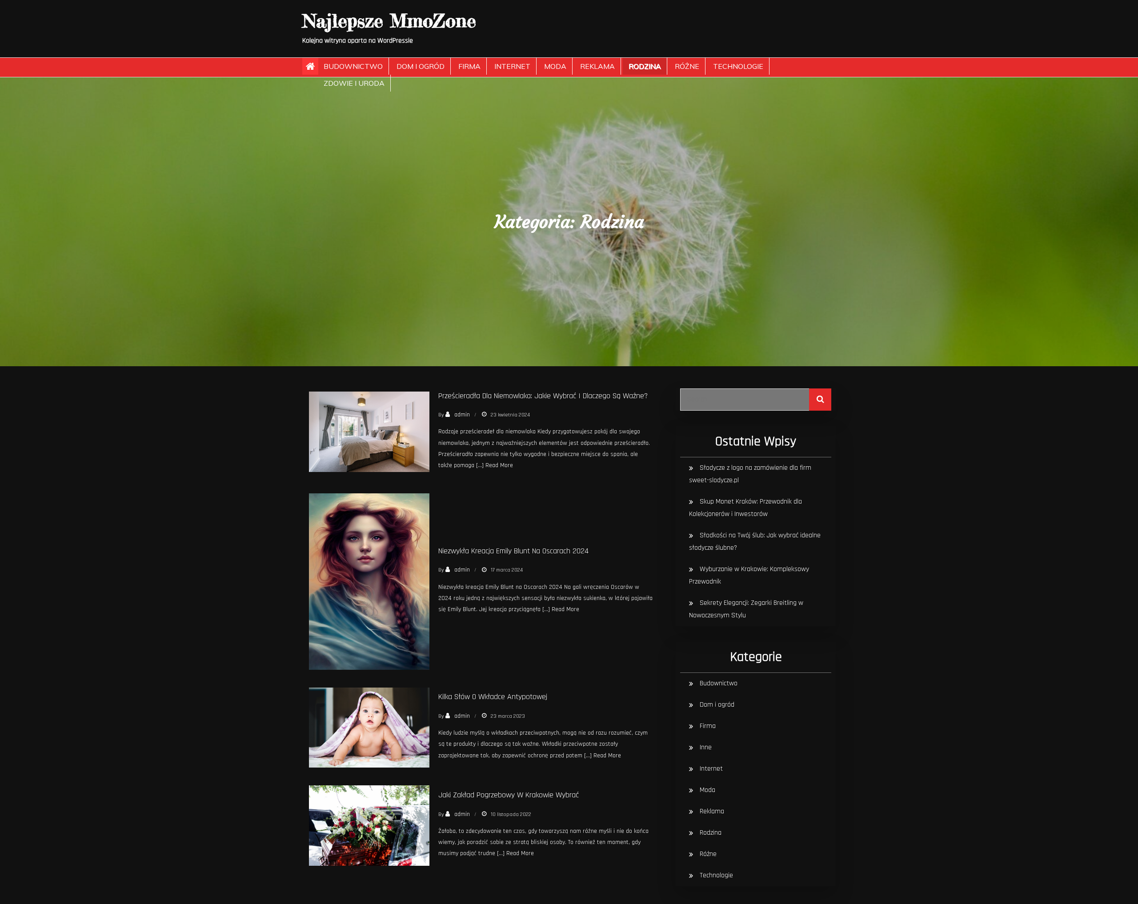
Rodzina (645, 66)
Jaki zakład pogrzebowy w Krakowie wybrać (508, 795)
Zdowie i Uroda (354, 83)
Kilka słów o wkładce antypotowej (492, 697)
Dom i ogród (421, 66)
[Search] (820, 399)
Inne (706, 747)
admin (462, 415)
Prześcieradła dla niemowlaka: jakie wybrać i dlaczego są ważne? (543, 396)
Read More (499, 465)
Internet (512, 66)
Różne (687, 66)
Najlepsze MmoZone (389, 20)
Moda (555, 66)
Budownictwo (353, 66)
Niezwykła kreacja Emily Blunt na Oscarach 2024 (513, 551)
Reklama (597, 66)
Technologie (738, 66)
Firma (469, 66)
